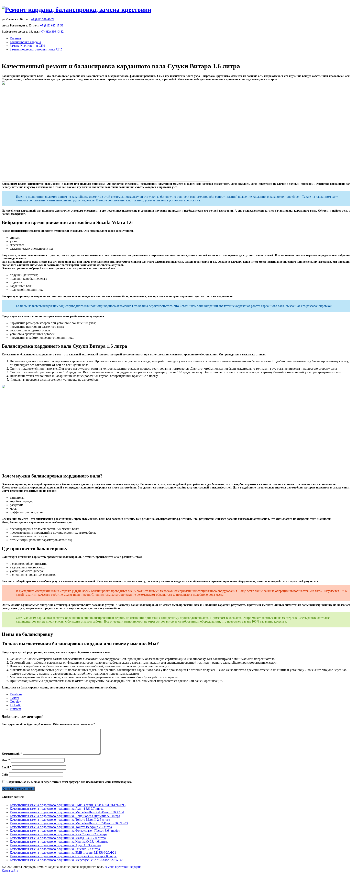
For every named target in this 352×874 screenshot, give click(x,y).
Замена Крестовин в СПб (27, 45)
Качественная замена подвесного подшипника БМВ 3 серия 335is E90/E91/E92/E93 (67, 805)
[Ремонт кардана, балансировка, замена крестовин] (76, 9)
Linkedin (15, 705)
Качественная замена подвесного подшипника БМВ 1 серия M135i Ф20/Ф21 (63, 852)
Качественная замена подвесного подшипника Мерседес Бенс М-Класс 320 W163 (66, 860)
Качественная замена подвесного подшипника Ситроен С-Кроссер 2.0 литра (63, 856)
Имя (6, 760)
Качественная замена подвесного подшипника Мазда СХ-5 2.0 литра (58, 838)
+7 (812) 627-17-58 (51, 25)
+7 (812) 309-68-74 (42, 19)
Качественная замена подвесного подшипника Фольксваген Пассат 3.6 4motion (65, 830)
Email (6, 767)
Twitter (14, 698)
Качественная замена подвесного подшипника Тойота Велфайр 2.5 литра (61, 827)
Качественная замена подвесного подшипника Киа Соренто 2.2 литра (58, 834)
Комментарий (12, 753)
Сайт (5, 774)
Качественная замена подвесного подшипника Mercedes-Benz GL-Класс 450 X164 (67, 812)
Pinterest (15, 709)
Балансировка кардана (25, 42)
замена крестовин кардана (122, 867)
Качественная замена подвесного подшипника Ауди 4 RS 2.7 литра (56, 808)
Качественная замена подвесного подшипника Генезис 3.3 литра (55, 849)
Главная (15, 38)
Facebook (16, 694)
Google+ (15, 701)
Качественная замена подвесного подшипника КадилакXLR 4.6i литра (59, 841)
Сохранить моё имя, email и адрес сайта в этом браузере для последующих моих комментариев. (69, 781)
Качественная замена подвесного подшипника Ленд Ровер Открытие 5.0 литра (65, 816)
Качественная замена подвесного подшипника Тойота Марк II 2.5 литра (60, 819)
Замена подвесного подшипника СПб (36, 49)
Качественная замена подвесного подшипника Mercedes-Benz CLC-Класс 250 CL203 (69, 823)
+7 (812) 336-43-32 (52, 31)
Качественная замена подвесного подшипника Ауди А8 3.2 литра (55, 845)
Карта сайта (10, 870)
